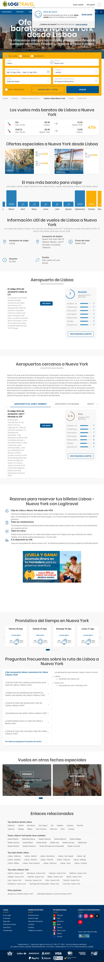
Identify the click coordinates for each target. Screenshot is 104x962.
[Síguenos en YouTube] (92, 916)
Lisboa (71, 98)
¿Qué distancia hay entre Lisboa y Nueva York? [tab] (26, 713)
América (14, 98)
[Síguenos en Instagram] (86, 916)
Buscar (82, 90)
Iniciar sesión (87, 14)
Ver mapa (46, 303)
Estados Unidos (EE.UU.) (30, 98)
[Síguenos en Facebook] (81, 916)
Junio (45, 209)
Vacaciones (6, 12)
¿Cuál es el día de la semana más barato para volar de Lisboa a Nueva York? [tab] (25, 683)
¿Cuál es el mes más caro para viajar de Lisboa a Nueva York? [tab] (26, 732)
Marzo (11, 209)
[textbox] (28, 62)
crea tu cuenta (81, 24)
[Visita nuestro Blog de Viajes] (89, 936)
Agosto (68, 209)
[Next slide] (97, 404)
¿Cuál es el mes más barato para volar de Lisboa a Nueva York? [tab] (23, 704)
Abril (23, 209)
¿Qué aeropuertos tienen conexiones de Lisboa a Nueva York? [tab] (26, 673)
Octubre (91, 209)
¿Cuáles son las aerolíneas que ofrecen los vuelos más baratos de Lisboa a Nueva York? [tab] (25, 694)
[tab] (30, 404)
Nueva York (81, 98)
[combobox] (28, 80)
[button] (28, 71)
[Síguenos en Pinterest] (81, 922)
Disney (31, 12)
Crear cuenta (78, 5)
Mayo (34, 209)
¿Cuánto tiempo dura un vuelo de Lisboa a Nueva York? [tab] (24, 722)
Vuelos (5, 98)
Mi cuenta (91, 5)
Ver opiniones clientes (80, 334)
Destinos (19, 12)
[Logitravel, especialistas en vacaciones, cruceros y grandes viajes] (19, 4)
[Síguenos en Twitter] (97, 916)
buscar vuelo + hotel (48, 90)
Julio (57, 209)
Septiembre (80, 209)
